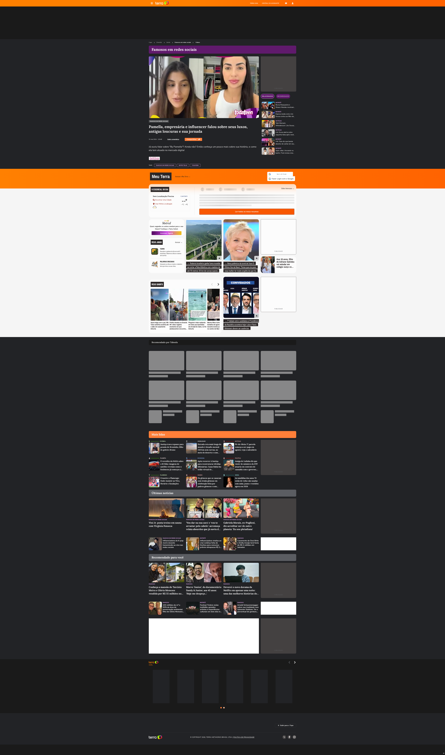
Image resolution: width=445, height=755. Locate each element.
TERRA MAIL (254, 3)
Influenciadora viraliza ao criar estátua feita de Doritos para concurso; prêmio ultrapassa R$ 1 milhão (210, 542)
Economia (201, 457)
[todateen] (154, 158)
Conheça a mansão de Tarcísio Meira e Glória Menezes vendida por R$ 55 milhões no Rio (165, 589)
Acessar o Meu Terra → (182, 176)
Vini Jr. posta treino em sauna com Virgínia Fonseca (165, 523)
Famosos (240, 537)
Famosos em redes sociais (183, 42)
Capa (150, 42)
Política (238, 457)
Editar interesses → (287, 187)
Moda (237, 474)
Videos (197, 42)
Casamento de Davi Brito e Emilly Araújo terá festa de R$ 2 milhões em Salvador (248, 542)
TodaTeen (195, 165)
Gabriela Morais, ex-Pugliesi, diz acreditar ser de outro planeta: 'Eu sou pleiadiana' (239, 524)
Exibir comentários (173, 139)
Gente (168, 42)
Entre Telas (183, 165)
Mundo (200, 474)
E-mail (286, 3)
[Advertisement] (278, 542)
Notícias (279, 121)
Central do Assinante (270, 3)
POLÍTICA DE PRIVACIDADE (243, 736)
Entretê (278, 103)
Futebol (163, 440)
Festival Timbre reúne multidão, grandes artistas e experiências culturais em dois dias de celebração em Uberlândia (210, 607)
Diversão (159, 42)
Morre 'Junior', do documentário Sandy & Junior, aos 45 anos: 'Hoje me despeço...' (203, 589)
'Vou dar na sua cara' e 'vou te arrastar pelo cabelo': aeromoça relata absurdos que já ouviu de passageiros (203, 524)
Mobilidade (201, 440)
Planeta (163, 457)
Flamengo (163, 474)
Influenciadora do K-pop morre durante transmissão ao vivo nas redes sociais (173, 542)
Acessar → (178, 241)
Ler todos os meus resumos (247, 210)
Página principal (162, 3)
